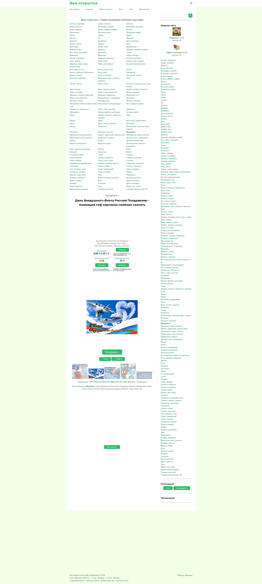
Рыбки (128, 152)
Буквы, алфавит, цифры (107, 29)
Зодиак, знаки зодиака (135, 61)
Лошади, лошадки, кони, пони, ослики (176, 217)
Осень (72, 115)
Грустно (73, 38)
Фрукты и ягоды (132, 180)
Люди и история (76, 92)
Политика (73, 132)
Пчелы (100, 140)
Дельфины (102, 41)
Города (100, 35)
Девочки (129, 38)
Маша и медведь (132, 92)
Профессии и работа (106, 138)
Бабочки (129, 24)
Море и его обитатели (78, 98)
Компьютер (130, 72)
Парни (100, 121)
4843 (117, 382)
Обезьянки (130, 109)
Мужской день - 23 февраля (109, 98)
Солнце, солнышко (133, 166)
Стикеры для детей (105, 189)
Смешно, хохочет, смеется (108, 163)
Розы (128, 149)
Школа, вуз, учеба (133, 186)
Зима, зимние (75, 61)
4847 (133, 382)
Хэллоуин (102, 183)
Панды (72, 121)
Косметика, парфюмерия (136, 121)
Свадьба (129, 155)
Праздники (130, 132)
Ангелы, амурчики (77, 24)
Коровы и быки (76, 75)
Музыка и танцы (76, 101)
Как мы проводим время (135, 64)
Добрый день (131, 47)
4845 (125, 382)
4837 (92, 382)
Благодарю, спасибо (106, 27)
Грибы (128, 35)
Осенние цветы (132, 112)
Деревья (101, 44)
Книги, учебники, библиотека (81, 72)
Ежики (129, 52)
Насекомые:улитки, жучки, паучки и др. (175, 261)
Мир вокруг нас (132, 95)
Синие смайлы (75, 160)
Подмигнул (102, 126)
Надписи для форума (78, 143)
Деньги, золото (76, 44)
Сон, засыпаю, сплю (78, 169)
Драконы (101, 49)
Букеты (129, 29)
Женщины (74, 55)
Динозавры (74, 47)
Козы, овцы (102, 72)
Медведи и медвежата (106, 95)
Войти (168, 488)
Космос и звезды (104, 75)
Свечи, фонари (76, 158)
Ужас (100, 175)
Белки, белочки (76, 27)
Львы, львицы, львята (106, 89)
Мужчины (130, 98)
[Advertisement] (112, 222)
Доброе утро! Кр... (108, 581)
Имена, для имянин (105, 64)
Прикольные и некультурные (109, 104)
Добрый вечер (75, 49)
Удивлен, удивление (78, 175)
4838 (96, 382)
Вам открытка (83, 3)
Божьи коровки (76, 29)
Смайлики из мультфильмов (81, 163)
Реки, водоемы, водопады (80, 149)
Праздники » (112, 195)
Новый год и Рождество (79, 109)
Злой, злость (103, 61)
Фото (100, 180)
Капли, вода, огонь (105, 69)
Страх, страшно (132, 169)
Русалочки (102, 152)
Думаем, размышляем (134, 140)
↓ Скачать (105, 359)
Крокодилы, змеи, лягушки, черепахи (175, 206)
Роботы (101, 149)
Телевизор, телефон (77, 172)
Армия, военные (104, 24)
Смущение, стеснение (135, 163)
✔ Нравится (118, 359)
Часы (100, 186)
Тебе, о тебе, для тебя (106, 109)
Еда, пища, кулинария (78, 52)
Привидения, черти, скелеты (137, 135)
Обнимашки (74, 112)
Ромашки (73, 152)
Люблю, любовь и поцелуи (137, 89)
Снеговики (74, 166)
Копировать (122, 250)
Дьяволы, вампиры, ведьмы (137, 49)
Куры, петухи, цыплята (107, 123)
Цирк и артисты (76, 186)
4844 (121, 382)
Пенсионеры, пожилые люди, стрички (176, 315)
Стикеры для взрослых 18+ (137, 189)
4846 (129, 382)
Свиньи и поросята (105, 158)
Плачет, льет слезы (105, 160)
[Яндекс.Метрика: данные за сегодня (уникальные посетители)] (185, 575)
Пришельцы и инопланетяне (81, 138)
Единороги (102, 52)
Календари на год (77, 69)
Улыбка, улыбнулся (77, 178)
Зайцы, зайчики (132, 55)
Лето (128, 78)
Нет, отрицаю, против (135, 104)
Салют (100, 155)
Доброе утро (103, 47)
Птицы (72, 140)
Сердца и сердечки (133, 158)
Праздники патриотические (81, 135)
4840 (104, 382)
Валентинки (74, 32)
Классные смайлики (78, 78)
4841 (108, 382)
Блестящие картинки (134, 27)
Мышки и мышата (133, 101)
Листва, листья (76, 84)
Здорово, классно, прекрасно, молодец (176, 289)
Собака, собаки (104, 166)
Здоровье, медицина (106, 58)
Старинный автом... (77, 581)
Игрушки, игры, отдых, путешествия (175, 172)
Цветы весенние (132, 183)
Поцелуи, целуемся (105, 132)
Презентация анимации (79, 189)
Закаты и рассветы (77, 58)
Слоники (129, 160)
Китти (128, 69)
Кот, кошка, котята (133, 75)
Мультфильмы (103, 101)
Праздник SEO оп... (83, 578)
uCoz (126, 581)
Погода (72, 126)
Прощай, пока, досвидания (137, 138)
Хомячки (73, 183)
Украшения (130, 175)
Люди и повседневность (107, 92)
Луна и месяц (75, 89)
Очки (128, 115)
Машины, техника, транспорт (81, 95)
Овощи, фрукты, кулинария (109, 112)
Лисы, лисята (103, 84)
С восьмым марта (76, 155)
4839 (100, 382)
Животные (102, 55)
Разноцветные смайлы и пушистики (175, 355)
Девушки (73, 41)
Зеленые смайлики (133, 58)
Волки (72, 35)
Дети (128, 44)
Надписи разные (104, 143)
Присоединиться (181, 488)
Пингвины (130, 123)
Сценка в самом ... (93, 581)
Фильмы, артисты (133, 178)
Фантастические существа (108, 178)
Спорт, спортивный (105, 169)
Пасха (72, 123)
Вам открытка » (90, 19)
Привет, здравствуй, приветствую (111, 135)
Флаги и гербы (75, 180)
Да (99, 38)
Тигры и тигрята (104, 172)
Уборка (129, 172)
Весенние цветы (104, 32)
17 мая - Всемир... (98, 578)
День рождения (132, 41)
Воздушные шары (133, 32)
